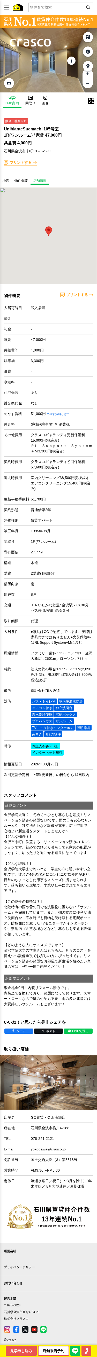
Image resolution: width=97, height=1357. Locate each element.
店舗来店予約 (53, 1351)
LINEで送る (80, 1031)
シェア (21, 1031)
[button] (48, 231)
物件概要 (21, 181)
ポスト (50, 1031)
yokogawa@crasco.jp (48, 1149)
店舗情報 (40, 181)
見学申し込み (21, 1351)
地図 (6, 181)
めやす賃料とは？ (58, 413)
